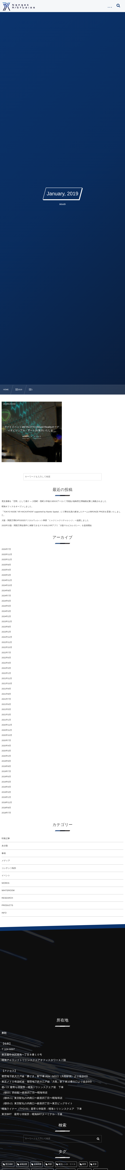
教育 (84, 1164)
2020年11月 (7, 730)
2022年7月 (6, 652)
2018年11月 (7, 802)
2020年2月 (6, 756)
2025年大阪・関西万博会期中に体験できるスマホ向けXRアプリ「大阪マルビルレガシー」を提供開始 (47, 525)
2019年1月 (6, 797)
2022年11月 (7, 642)
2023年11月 (7, 621)
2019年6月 (6, 776)
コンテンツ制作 (9, 868)
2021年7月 (6, 699)
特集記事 (6, 838)
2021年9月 (6, 689)
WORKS (5, 883)
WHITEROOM (8, 890)
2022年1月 (6, 673)
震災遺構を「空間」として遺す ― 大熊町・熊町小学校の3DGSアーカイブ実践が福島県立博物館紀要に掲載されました (54, 501)
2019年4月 (6, 787)
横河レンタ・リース (67, 1164)
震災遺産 (9, 1164)
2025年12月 (7, 554)
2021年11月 (7, 678)
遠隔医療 (37, 1164)
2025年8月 (6, 565)
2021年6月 (6, 704)
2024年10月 (7, 585)
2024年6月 (6, 601)
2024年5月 (6, 606)
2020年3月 (6, 751)
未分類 (5, 846)
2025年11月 (7, 559)
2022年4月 (6, 663)
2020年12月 (7, 725)
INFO (4, 913)
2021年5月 (6, 709)
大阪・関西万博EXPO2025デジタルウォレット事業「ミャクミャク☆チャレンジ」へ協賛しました (45, 520)
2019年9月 (6, 761)
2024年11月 (7, 580)
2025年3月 (6, 575)
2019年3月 (6, 792)
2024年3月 (6, 611)
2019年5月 (6, 782)
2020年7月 (6, 740)
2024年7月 (6, 595)
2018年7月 (6, 813)
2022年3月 (6, 668)
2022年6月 (6, 657)
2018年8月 (6, 808)
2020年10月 (7, 735)
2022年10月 (7, 647)
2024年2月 (6, 616)
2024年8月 (6, 590)
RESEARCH (7, 898)
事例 (4, 853)
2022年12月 (7, 637)
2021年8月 (6, 694)
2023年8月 (6, 627)
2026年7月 (6, 549)
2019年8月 (6, 766)
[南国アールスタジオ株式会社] (18, 6)
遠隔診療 (23, 1164)
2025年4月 (6, 570)
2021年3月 (6, 714)
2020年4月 (6, 746)
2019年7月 (6, 771)
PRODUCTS (7, 905)
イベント (6, 875)
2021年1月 (6, 720)
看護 (50, 1164)
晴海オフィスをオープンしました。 (17, 506)
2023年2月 (6, 632)
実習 (95, 1164)
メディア (6, 861)
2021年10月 (7, 683)
